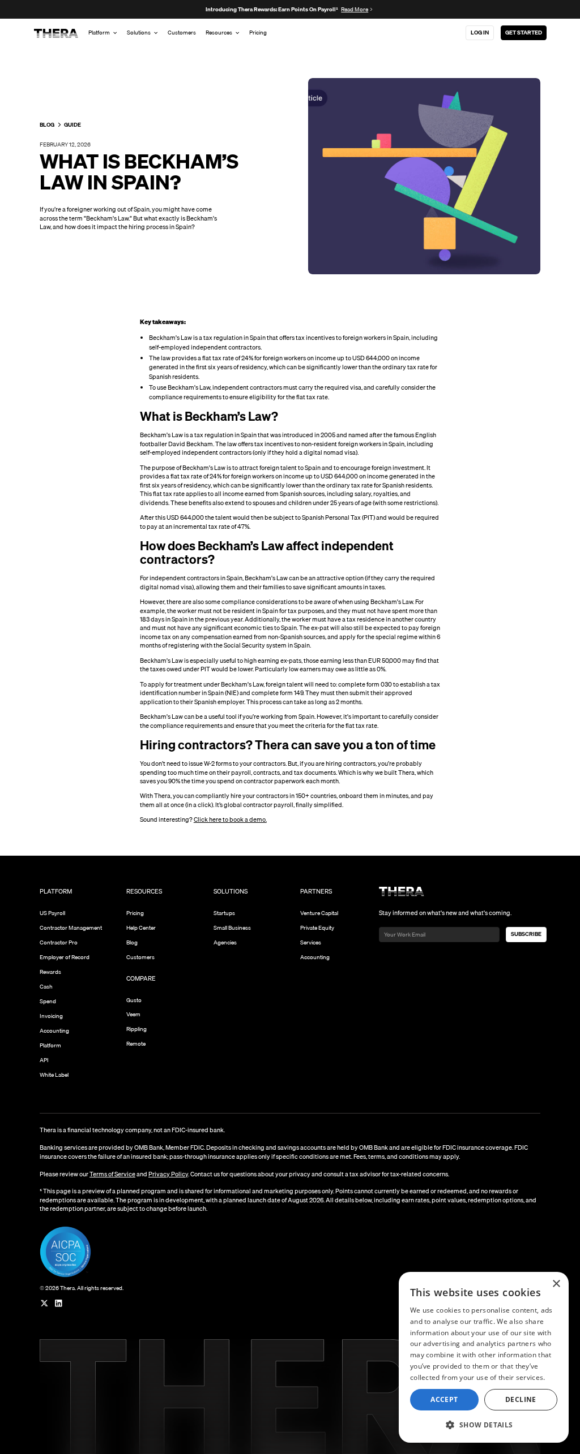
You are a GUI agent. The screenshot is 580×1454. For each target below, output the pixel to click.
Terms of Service (112, 1174)
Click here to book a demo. (230, 819)
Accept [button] (444, 1399)
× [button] (556, 1284)
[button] (483, 1424)
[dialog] (484, 1357)
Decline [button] (520, 1399)
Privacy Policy (168, 1174)
